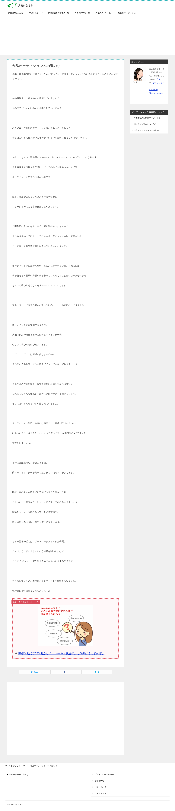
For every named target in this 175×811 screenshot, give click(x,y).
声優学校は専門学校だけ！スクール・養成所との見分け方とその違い (61, 653)
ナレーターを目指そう (18, 774)
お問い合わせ (100, 787)
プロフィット (158, 83)
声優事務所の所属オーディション (148, 118)
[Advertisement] (87, 36)
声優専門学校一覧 (82, 13)
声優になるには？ (16, 13)
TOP (17, 766)
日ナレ (159, 79)
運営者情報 (99, 781)
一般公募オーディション (126, 13)
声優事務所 (34, 13)
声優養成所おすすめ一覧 (58, 13)
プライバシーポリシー (104, 774)
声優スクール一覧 (103, 13)
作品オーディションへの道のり (147, 130)
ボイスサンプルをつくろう (145, 124)
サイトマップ (100, 793)
